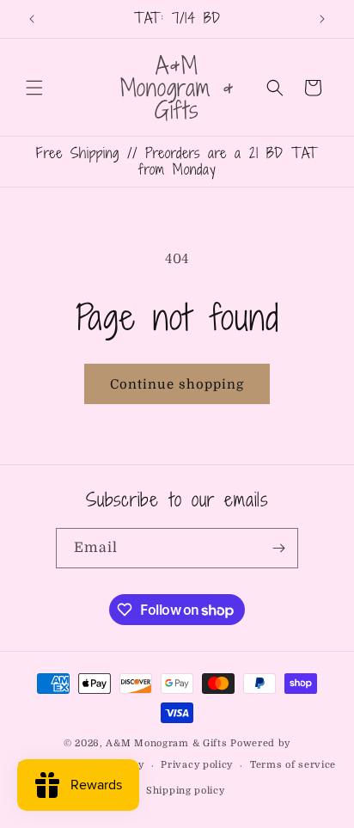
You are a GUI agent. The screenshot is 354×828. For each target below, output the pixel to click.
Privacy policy (197, 764)
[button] (34, 88)
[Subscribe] (278, 548)
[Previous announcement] (32, 19)
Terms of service (293, 764)
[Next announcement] (322, 19)
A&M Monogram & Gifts (166, 743)
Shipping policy (185, 790)
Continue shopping (177, 384)
